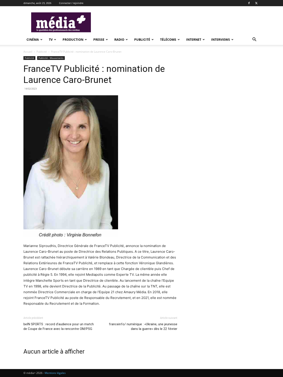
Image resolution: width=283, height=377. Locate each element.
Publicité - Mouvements (50, 57)
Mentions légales (55, 373)
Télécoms (168, 39)
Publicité (142, 39)
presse (98, 39)
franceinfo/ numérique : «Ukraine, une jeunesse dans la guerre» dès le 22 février (143, 326)
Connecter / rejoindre (71, 3)
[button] (254, 40)
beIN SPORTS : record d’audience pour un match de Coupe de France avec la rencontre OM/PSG (58, 326)
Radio (119, 39)
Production (73, 39)
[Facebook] (249, 3)
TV (51, 39)
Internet (193, 39)
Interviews (220, 39)
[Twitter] (256, 3)
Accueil (27, 52)
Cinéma (33, 39)
